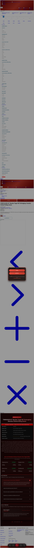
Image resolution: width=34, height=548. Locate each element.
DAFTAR (17, 273)
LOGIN (17, 270)
